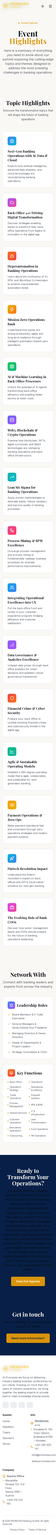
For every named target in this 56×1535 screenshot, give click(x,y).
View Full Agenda (28, 1281)
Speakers (8, 1426)
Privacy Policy (17, 1529)
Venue (6, 1443)
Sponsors (8, 1438)
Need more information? (28, 1338)
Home (6, 1421)
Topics (6, 1432)
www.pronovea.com (43, 1461)
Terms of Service (37, 1529)
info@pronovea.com (43, 1454)
